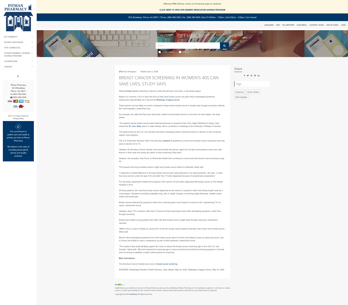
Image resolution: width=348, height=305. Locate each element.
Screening (239, 92)
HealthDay (133, 294)
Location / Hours (317, 25)
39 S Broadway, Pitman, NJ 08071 (143, 17)
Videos (186, 52)
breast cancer (132, 91)
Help (278, 25)
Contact (8, 66)
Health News (168, 52)
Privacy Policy (18, 118)
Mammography (241, 97)
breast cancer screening (167, 263)
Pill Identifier (288, 25)
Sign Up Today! (332, 25)
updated (166, 140)
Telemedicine (10, 61)
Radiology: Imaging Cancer (168, 99)
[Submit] (224, 45)
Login (343, 25)
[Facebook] (18, 76)
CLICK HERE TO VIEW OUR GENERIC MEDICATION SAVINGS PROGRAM (192, 9)
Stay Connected (12, 47)
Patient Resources (13, 42)
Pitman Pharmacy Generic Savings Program (17, 54)
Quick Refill (302, 25)
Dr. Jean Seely (135, 126)
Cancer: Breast (253, 92)
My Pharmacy (11, 36)
